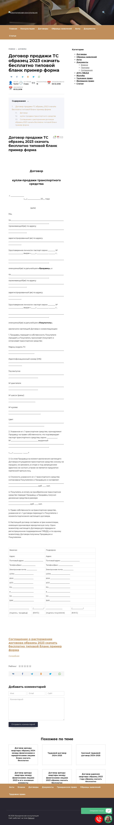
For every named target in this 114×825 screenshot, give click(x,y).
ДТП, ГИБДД (82, 73)
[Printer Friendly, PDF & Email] (58, 137)
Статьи (12, 36)
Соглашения (87, 70)
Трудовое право (84, 78)
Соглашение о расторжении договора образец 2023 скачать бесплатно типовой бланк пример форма (36, 122)
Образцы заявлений (62, 29)
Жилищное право (85, 81)
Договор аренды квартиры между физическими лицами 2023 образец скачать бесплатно (57, 778)
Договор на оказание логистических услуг (57, 797)
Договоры (43, 29)
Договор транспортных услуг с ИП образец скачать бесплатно (23, 797)
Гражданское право (67, 787)
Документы (89, 29)
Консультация (27, 29)
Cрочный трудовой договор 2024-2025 (90, 754)
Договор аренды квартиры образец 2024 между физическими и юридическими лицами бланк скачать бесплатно (23, 754)
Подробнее (14, 656)
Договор (24, 113)
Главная (13, 29)
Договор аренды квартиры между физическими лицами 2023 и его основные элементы (23, 778)
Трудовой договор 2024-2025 (57, 754)
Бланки (84, 65)
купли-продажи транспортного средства (38, 116)
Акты (77, 29)
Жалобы (80, 76)
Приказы (85, 68)
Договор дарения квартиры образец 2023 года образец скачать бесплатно (91, 778)
